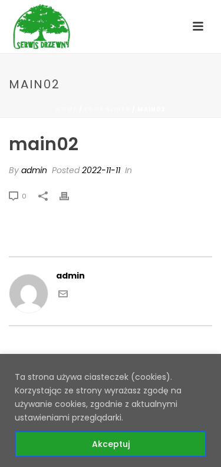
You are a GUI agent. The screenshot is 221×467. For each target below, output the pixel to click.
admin (34, 170)
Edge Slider (107, 109)
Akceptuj (111, 444)
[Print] (70, 196)
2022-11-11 (101, 170)
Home (66, 109)
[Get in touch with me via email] (63, 296)
